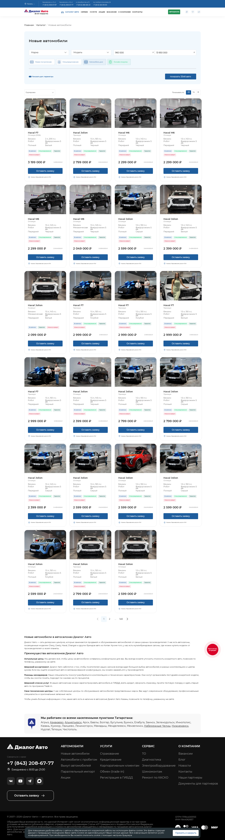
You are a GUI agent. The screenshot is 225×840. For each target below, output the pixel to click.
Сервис (84, 12)
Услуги (93, 12)
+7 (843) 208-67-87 (49, 5)
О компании (124, 12)
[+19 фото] (90, 113)
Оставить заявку (45, 171)
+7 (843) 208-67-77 (66, 5)
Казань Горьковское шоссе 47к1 (41, 177)
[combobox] (49, 52)
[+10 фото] (135, 113)
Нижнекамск (180, 725)
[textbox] (47, 52)
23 (189, 92)
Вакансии (112, 12)
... (115, 619)
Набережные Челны (157, 725)
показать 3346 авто (180, 76)
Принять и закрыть (185, 833)
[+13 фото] (45, 113)
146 (121, 619)
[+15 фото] (181, 199)
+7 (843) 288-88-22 (83, 5)
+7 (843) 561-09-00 (100, 5)
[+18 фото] (45, 544)
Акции (102, 12)
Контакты (137, 12)
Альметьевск (73, 722)
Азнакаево (56, 722)
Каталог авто (72, 12)
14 (194, 92)
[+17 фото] (45, 372)
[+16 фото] (135, 458)
